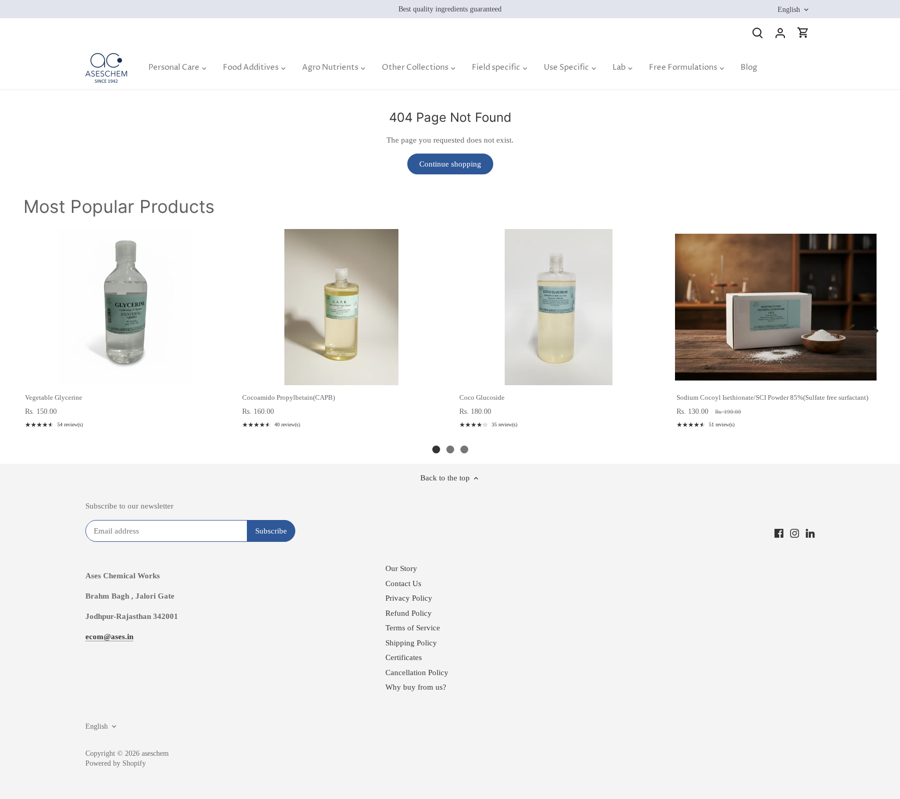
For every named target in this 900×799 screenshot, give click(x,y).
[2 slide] (450, 449)
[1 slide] (436, 449)
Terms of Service (412, 628)
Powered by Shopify (115, 763)
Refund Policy (408, 613)
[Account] (780, 32)
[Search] (757, 32)
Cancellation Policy (416, 672)
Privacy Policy (408, 598)
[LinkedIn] (810, 532)
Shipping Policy (411, 643)
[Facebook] (778, 532)
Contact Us (403, 583)
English (789, 9)
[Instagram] (794, 532)
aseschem (155, 753)
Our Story (401, 568)
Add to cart (123, 374)
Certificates (403, 657)
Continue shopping (450, 164)
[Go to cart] (803, 32)
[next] (874, 331)
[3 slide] (464, 449)
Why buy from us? (415, 687)
